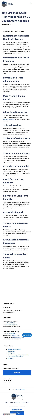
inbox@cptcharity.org (18, 337)
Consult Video (11, 351)
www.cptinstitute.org (9, 119)
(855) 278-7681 (11, 323)
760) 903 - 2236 (15, 335)
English (7, 414)
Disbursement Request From (15, 357)
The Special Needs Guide (14, 349)
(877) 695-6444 (11, 333)
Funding (22, 406)
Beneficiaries (13, 406)
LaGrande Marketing (20, 390)
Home (6, 402)
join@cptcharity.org (11, 325)
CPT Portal (10, 358)
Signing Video (11, 353)
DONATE (17, 373)
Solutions (25, 402)
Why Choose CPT (15, 402)
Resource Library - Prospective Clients (18, 355)
